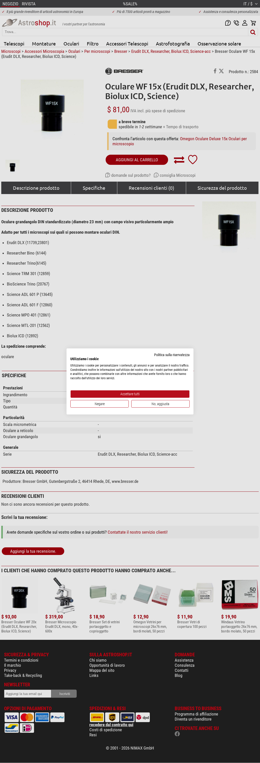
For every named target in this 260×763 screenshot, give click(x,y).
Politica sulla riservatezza (172, 355)
